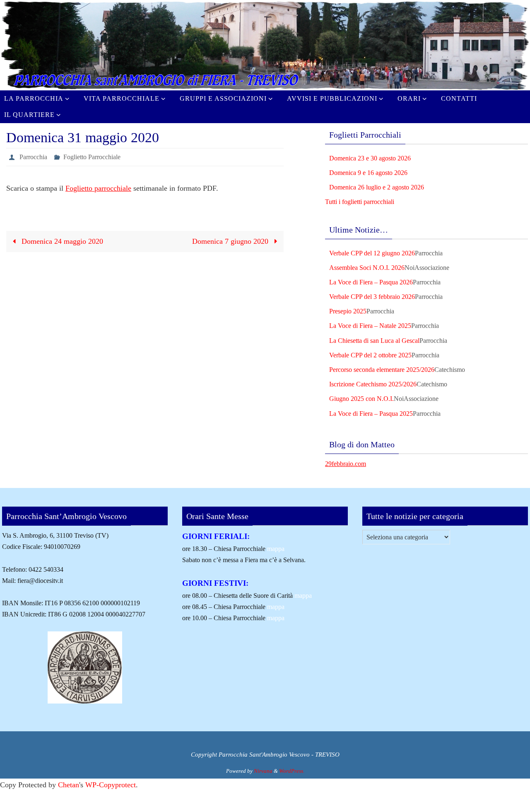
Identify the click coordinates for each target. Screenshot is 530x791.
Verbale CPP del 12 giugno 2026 (372, 253)
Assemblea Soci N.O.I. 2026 (367, 267)
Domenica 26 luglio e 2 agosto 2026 (376, 187)
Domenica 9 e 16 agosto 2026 (368, 172)
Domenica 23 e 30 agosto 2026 (370, 158)
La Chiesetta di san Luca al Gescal (374, 340)
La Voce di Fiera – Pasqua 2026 (371, 282)
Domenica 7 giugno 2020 (231, 241)
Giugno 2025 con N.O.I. (361, 398)
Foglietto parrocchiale (98, 188)
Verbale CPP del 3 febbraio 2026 (372, 296)
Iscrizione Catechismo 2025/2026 (373, 384)
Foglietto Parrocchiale (91, 156)
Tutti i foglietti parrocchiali (359, 201)
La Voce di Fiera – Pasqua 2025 (371, 413)
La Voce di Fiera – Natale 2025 (370, 325)
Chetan (68, 785)
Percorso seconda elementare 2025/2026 (381, 369)
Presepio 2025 (347, 311)
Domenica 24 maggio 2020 (61, 241)
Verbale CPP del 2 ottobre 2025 (370, 355)
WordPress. (291, 771)
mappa (275, 548)
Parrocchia (33, 156)
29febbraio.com (345, 463)
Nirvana (263, 771)
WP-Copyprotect (110, 785)
